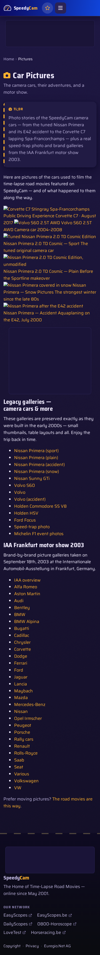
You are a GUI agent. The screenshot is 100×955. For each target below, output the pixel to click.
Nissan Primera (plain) (36, 457)
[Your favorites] (47, 8)
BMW (19, 614)
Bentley (22, 607)
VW (17, 787)
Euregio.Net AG (57, 946)
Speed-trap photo (32, 526)
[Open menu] (60, 8)
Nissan (21, 711)
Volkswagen (26, 781)
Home (8, 59)
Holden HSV (26, 513)
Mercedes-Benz (29, 704)
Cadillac (21, 635)
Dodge (20, 656)
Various (21, 774)
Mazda (21, 697)
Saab (19, 760)
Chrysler (22, 642)
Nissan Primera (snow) (36, 471)
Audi (18, 600)
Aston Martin (27, 593)
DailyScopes (15, 924)
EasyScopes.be (52, 915)
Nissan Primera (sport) (36, 450)
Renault (22, 746)
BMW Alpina (26, 621)
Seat (18, 767)
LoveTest (12, 932)
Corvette (22, 649)
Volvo (19, 492)
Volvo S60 (24, 485)
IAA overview (27, 580)
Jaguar (20, 677)
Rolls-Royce (26, 753)
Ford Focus (25, 520)
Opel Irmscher (28, 718)
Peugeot (22, 725)
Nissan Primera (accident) (39, 464)
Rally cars (23, 739)
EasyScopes (15, 915)
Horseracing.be (46, 932)
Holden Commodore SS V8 (40, 506)
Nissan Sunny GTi (32, 478)
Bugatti (21, 628)
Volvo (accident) (30, 499)
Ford (18, 670)
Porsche (22, 732)
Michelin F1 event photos (38, 533)
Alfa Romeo (25, 586)
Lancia (20, 684)
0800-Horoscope (54, 924)
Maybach (23, 691)
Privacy (32, 946)
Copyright (12, 946)
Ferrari (20, 663)
